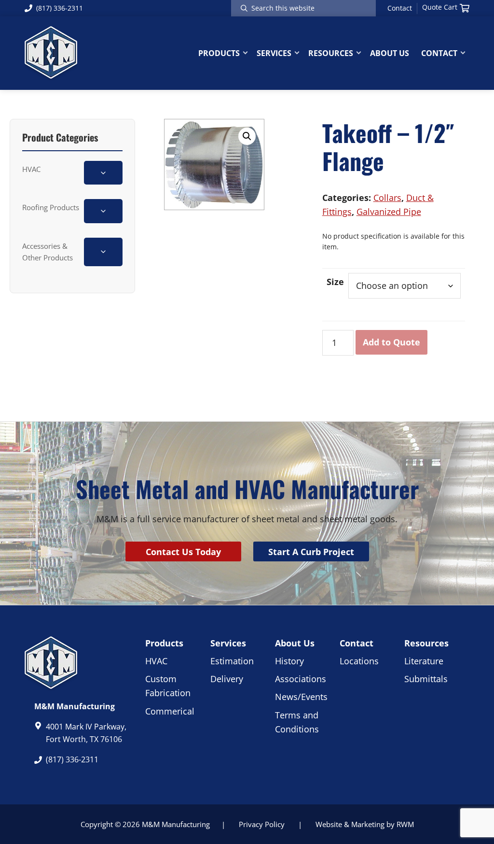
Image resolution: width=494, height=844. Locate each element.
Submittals (426, 679)
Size (335, 281)
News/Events (301, 696)
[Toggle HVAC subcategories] (103, 173)
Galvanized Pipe (389, 211)
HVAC (31, 169)
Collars (387, 197)
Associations (300, 679)
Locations (359, 661)
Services (228, 643)
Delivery (226, 679)
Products (164, 643)
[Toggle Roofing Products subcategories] (103, 211)
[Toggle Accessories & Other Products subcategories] (103, 252)
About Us (295, 643)
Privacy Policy (262, 824)
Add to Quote (391, 342)
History (289, 661)
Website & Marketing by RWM (365, 824)
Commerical (169, 711)
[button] (247, 136)
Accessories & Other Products (47, 251)
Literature (423, 661)
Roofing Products (50, 207)
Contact (399, 8)
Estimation (232, 661)
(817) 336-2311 (59, 8)
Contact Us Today (183, 552)
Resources (426, 643)
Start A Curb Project (311, 552)
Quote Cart (439, 7)
